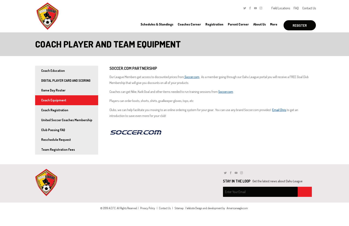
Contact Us (309, 8)
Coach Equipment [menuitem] (53, 100)
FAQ (296, 8)
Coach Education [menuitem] (53, 71)
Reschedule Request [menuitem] (56, 140)
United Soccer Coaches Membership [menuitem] (66, 120)
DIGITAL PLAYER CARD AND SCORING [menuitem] (65, 81)
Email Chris (279, 110)
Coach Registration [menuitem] (54, 110)
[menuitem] (157, 24)
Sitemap (179, 208)
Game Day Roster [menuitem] (53, 90)
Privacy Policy (147, 208)
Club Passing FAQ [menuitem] (53, 130)
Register (300, 25)
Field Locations (280, 8)
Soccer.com (191, 77)
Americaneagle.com (237, 208)
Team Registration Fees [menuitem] (58, 149)
